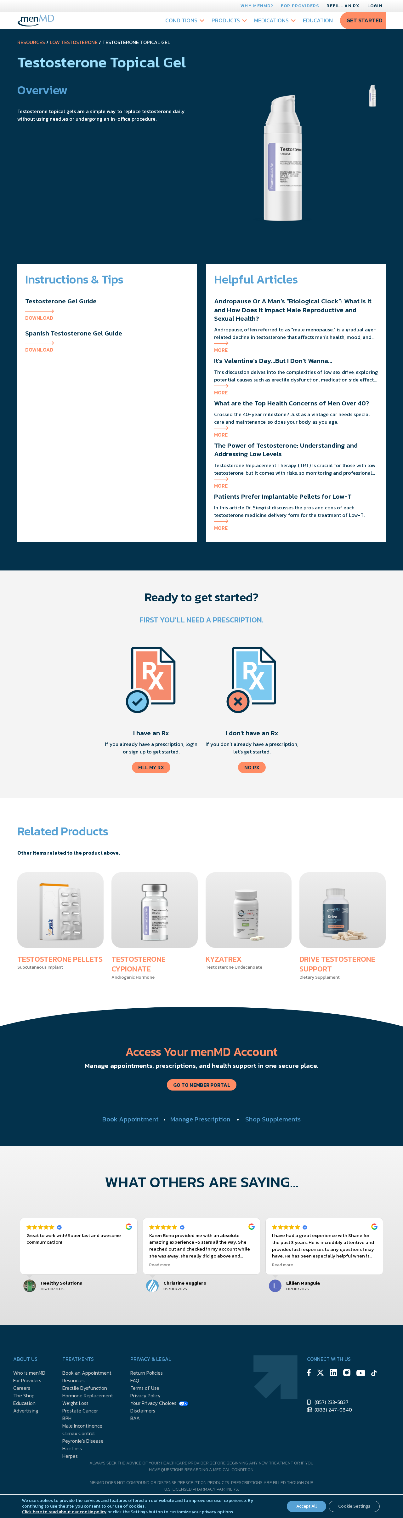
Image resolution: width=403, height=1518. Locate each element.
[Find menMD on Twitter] (320, 1373)
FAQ (134, 1380)
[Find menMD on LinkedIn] (333, 1373)
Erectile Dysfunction (84, 1388)
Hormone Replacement (87, 1395)
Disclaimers (142, 1410)
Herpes (70, 1456)
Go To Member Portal (201, 1085)
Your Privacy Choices (153, 1403)
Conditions (181, 20)
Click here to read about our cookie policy (64, 1512)
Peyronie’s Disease (83, 1441)
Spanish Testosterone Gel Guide (73, 333)
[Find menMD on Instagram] (346, 1373)
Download (39, 318)
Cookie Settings (354, 1506)
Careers (21, 1388)
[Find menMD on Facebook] (309, 1373)
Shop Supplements (273, 1119)
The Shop (24, 1395)
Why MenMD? (257, 6)
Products (226, 20)
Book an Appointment (86, 1373)
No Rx (251, 767)
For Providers (300, 6)
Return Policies (146, 1373)
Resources (31, 42)
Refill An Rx (343, 6)
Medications (271, 20)
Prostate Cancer (80, 1410)
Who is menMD (29, 1373)
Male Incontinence (82, 1425)
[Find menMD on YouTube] (360, 1374)
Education (318, 20)
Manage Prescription (200, 1119)
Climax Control (78, 1433)
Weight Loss (75, 1403)
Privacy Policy (145, 1395)
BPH (66, 1418)
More (221, 350)
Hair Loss (72, 1448)
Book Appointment (130, 1119)
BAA (135, 1418)
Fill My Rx (151, 767)
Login (375, 6)
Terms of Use (144, 1388)
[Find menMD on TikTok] (374, 1374)
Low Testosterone (74, 42)
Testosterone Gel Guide (61, 301)
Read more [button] (159, 1265)
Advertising (25, 1410)
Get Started (364, 20)
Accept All (306, 1506)
